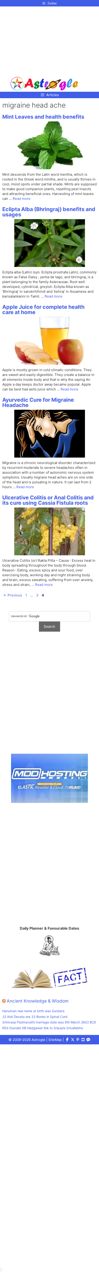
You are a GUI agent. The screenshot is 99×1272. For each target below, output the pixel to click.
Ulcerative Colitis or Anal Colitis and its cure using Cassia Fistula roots (48, 500)
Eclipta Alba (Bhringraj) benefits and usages (48, 212)
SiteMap (55, 1039)
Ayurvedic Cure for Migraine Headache (38, 402)
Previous (12, 595)
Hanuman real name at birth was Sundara (33, 1011)
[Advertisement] (44, 40)
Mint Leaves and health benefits (43, 117)
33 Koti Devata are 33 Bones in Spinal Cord (34, 1017)
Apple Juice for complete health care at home (43, 309)
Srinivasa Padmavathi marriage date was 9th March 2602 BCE (49, 1022)
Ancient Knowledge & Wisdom (38, 1001)
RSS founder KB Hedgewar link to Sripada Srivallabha (42, 1028)
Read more (21, 198)
